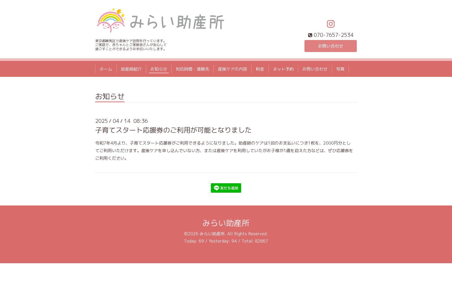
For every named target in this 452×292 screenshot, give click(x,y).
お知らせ (158, 69)
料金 (260, 69)
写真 (340, 69)
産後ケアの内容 (232, 69)
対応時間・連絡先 (192, 69)
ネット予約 (283, 69)
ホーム (106, 69)
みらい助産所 (226, 222)
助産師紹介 (131, 69)
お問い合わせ (330, 46)
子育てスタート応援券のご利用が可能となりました (173, 130)
